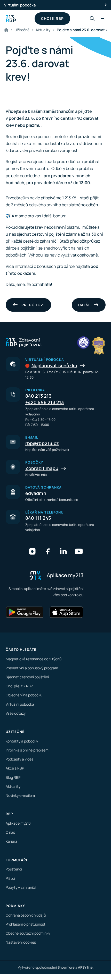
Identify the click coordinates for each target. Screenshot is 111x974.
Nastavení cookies (21, 942)
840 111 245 (38, 518)
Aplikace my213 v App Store (66, 612)
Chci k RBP (52, 18)
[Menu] (102, 18)
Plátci (10, 878)
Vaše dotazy (16, 713)
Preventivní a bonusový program (32, 667)
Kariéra (11, 841)
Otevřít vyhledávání (92, 18)
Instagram (32, 551)
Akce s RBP (15, 768)
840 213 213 (38, 396)
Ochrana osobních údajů (26, 915)
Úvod (7, 30)
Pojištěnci (14, 869)
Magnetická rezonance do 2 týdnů (33, 658)
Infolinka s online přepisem (27, 750)
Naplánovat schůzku (54, 365)
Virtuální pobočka (20, 5)
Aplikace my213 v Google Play (25, 612)
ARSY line (85, 967)
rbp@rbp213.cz (42, 443)
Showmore (66, 967)
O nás (10, 832)
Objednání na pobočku (24, 695)
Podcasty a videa (20, 759)
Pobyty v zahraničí (21, 887)
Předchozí (33, 304)
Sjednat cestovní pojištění (27, 676)
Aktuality (43, 29)
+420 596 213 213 (44, 402)
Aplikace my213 (18, 823)
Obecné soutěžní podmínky (28, 933)
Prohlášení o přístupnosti (26, 924)
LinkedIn (63, 551)
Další (84, 304)
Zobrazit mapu (42, 468)
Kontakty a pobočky (22, 741)
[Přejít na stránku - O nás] (83, 342)
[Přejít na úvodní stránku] (11, 18)
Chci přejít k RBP (19, 685)
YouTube (79, 551)
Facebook (48, 551)
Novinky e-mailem (20, 795)
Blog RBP (13, 777)
